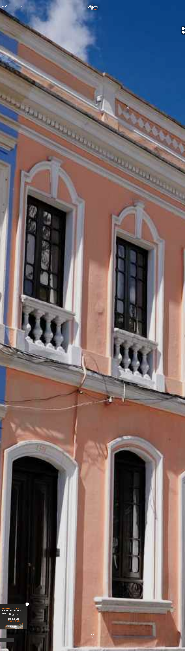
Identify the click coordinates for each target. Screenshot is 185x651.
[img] (92, 325)
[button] (6, 6)
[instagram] (183, 28)
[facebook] (183, 32)
